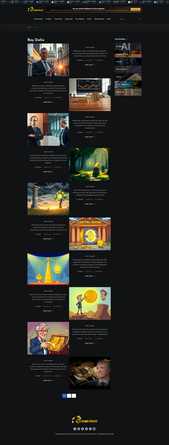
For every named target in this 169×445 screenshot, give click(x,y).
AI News (48, 19)
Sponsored (68, 19)
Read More (89, 65)
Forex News (58, 19)
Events (89, 19)
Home (29, 27)
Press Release (79, 19)
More (109, 19)
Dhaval (80, 60)
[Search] (140, 19)
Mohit (39, 234)
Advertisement (99, 19)
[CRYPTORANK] (167, 2)
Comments (99, 60)
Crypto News (38, 19)
